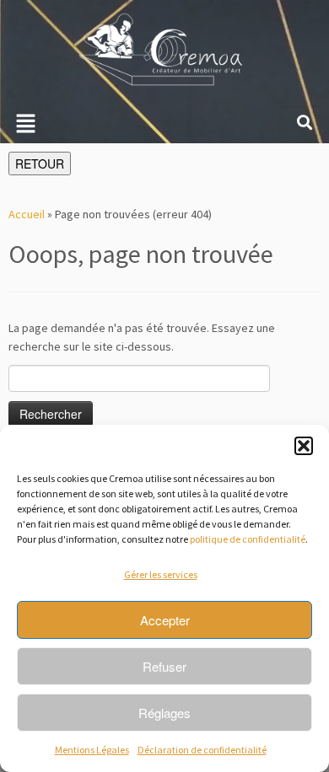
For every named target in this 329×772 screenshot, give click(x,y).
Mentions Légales (92, 749)
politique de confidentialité (247, 539)
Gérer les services (160, 574)
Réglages (164, 712)
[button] (303, 445)
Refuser (164, 666)
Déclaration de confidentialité (202, 749)
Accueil (26, 214)
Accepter (165, 620)
